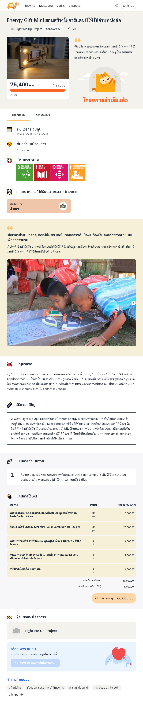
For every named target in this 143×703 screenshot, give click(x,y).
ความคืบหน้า (43, 115)
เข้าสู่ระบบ (128, 5)
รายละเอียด (18, 115)
